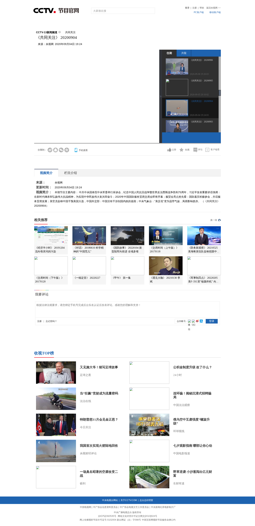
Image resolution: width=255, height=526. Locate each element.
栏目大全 (115, 23)
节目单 (72, 23)
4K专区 (152, 23)
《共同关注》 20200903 (201, 121)
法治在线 (85, 401)
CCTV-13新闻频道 (46, 32)
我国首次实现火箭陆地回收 (99, 445)
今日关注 (85, 427)
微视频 (200, 23)
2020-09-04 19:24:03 (199, 115)
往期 (169, 53)
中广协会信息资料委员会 (105, 507)
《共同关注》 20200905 (201, 80)
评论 (200, 149)
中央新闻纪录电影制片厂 (163, 507)
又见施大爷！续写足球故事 (99, 367)
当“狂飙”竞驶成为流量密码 (99, 393)
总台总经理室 (146, 500)
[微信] (61, 150)
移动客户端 (215, 12)
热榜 (184, 23)
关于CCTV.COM (129, 500)
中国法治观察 (181, 405)
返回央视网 (213, 8)
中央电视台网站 (110, 500)
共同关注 (70, 32)
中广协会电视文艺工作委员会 (134, 507)
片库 (136, 23)
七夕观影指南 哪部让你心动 (192, 445)
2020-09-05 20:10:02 (199, 94)
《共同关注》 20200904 (201, 101)
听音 (169, 23)
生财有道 (178, 483)
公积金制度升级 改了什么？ (192, 367)
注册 (194, 8)
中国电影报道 (181, 453)
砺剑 (82, 483)
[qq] (55, 150)
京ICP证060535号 (107, 516)
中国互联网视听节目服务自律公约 (158, 520)
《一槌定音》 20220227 (86, 277)
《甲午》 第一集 (121, 277)
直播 (55, 23)
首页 (40, 23)
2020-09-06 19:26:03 (199, 74)
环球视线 (178, 431)
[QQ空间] (66, 150)
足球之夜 (85, 375)
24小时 (177, 375)
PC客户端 (199, 12)
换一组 (213, 220)
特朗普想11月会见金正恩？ (99, 419)
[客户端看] (207, 149)
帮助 (202, 8)
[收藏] (181, 150)
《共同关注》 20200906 (201, 60)
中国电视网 (85, 507)
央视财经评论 (88, 453)
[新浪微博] (50, 150)
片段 (183, 53)
